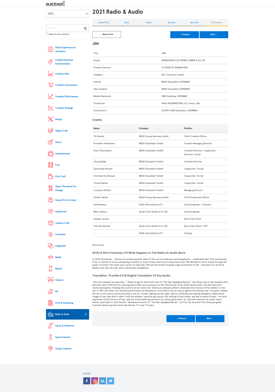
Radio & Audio (62, 314)
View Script (98, 245)
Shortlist (194, 22)
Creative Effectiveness (66, 96)
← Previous (184, 34)
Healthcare (61, 211)
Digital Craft (61, 130)
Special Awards (62, 337)
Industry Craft (62, 223)
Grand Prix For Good (65, 200)
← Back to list (106, 34)
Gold (126, 22)
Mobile (58, 268)
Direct (58, 142)
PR (56, 291)
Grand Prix (103, 22)
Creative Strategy (64, 108)
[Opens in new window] (86, 380)
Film (57, 165)
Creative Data (62, 73)
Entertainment (62, 153)
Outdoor (59, 280)
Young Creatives (63, 348)
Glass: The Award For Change (65, 188)
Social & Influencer (64, 325)
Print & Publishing (64, 303)
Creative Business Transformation (64, 62)
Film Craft (60, 176)
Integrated (60, 245)
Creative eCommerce (66, 85)
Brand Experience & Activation (65, 49)
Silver (149, 22)
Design (58, 119)
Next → (214, 34)
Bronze (171, 22)
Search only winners (59, 34)
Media (58, 257)
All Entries (217, 22)
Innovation (60, 234)
